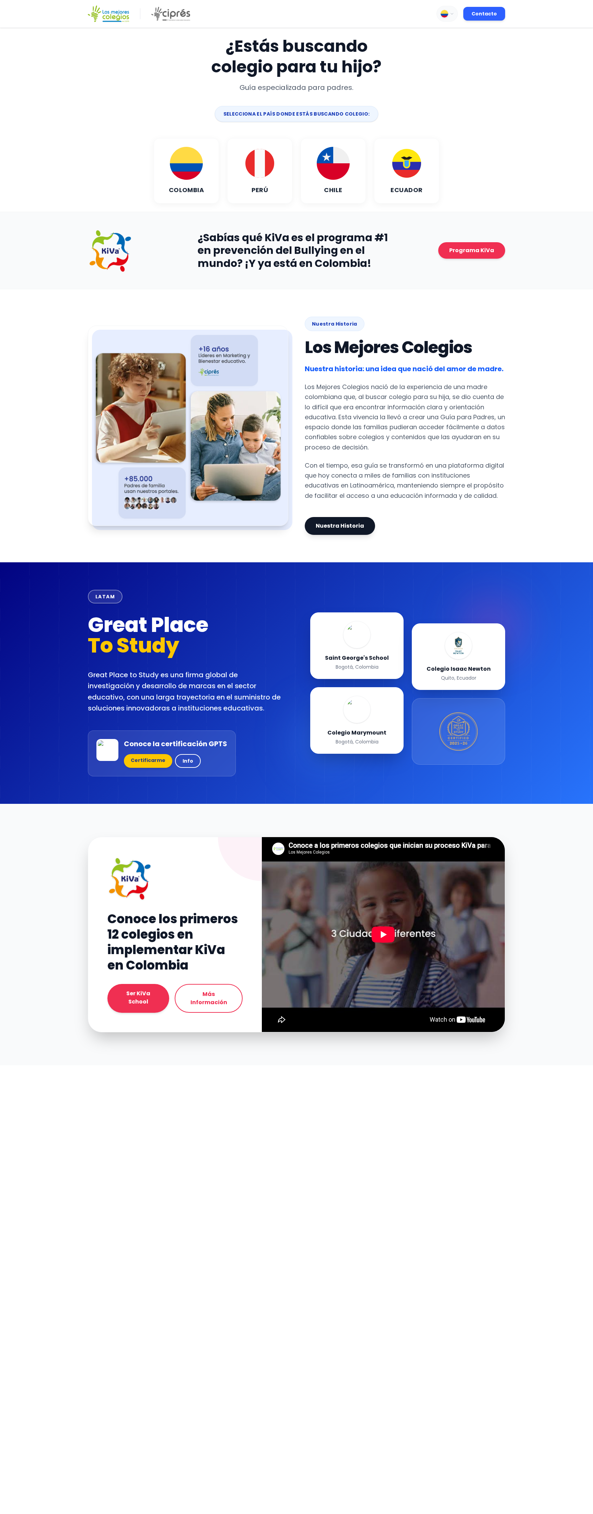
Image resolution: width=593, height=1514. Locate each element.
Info (188, 761)
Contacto (484, 13)
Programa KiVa (471, 250)
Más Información (208, 998)
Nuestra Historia (340, 526)
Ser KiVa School (138, 997)
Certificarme (148, 760)
